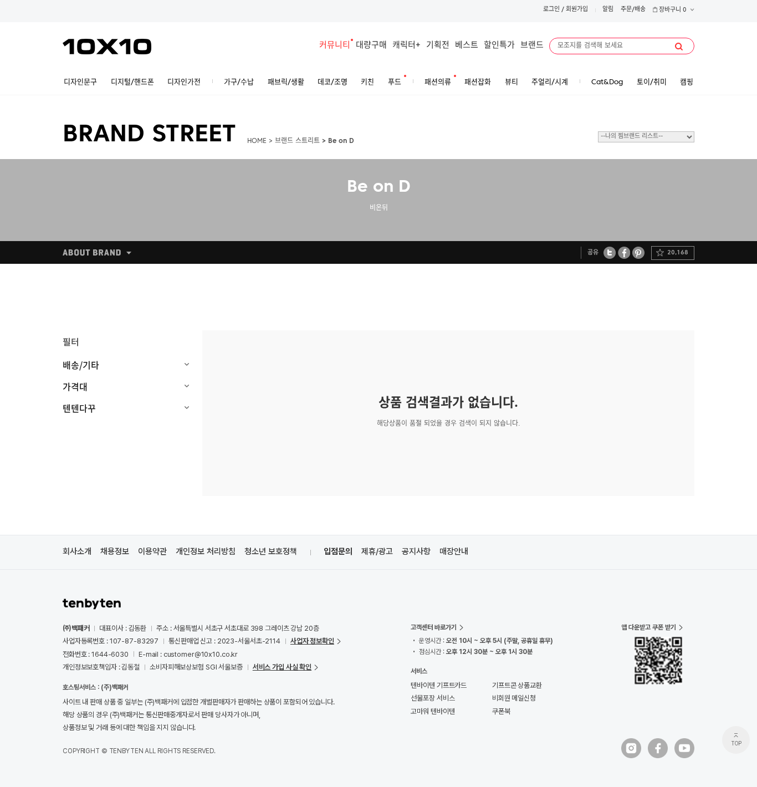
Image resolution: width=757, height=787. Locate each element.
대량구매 (371, 46)
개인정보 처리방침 (206, 551)
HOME (257, 141)
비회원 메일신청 (514, 698)
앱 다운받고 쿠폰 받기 (648, 627)
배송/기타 (81, 364)
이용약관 (152, 551)
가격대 (75, 386)
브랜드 (532, 46)
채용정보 (114, 551)
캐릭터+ (406, 46)
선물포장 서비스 (432, 698)
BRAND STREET (149, 135)
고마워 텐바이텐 (432, 711)
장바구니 (672, 10)
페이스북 (624, 252)
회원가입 (577, 10)
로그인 (551, 10)
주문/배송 (633, 10)
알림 (607, 10)
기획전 (437, 46)
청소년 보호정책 (270, 551)
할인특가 (499, 46)
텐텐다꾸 (79, 408)
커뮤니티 (334, 46)
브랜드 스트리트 (297, 141)
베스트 (466, 46)
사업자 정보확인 (312, 641)
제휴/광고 (377, 551)
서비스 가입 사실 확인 (282, 667)
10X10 (107, 46)
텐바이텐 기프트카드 (439, 685)
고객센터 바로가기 (434, 627)
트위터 (610, 252)
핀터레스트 (638, 252)
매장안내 (453, 551)
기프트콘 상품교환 (517, 685)
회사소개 (77, 551)
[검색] (679, 46)
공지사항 (416, 551)
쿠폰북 (501, 711)
